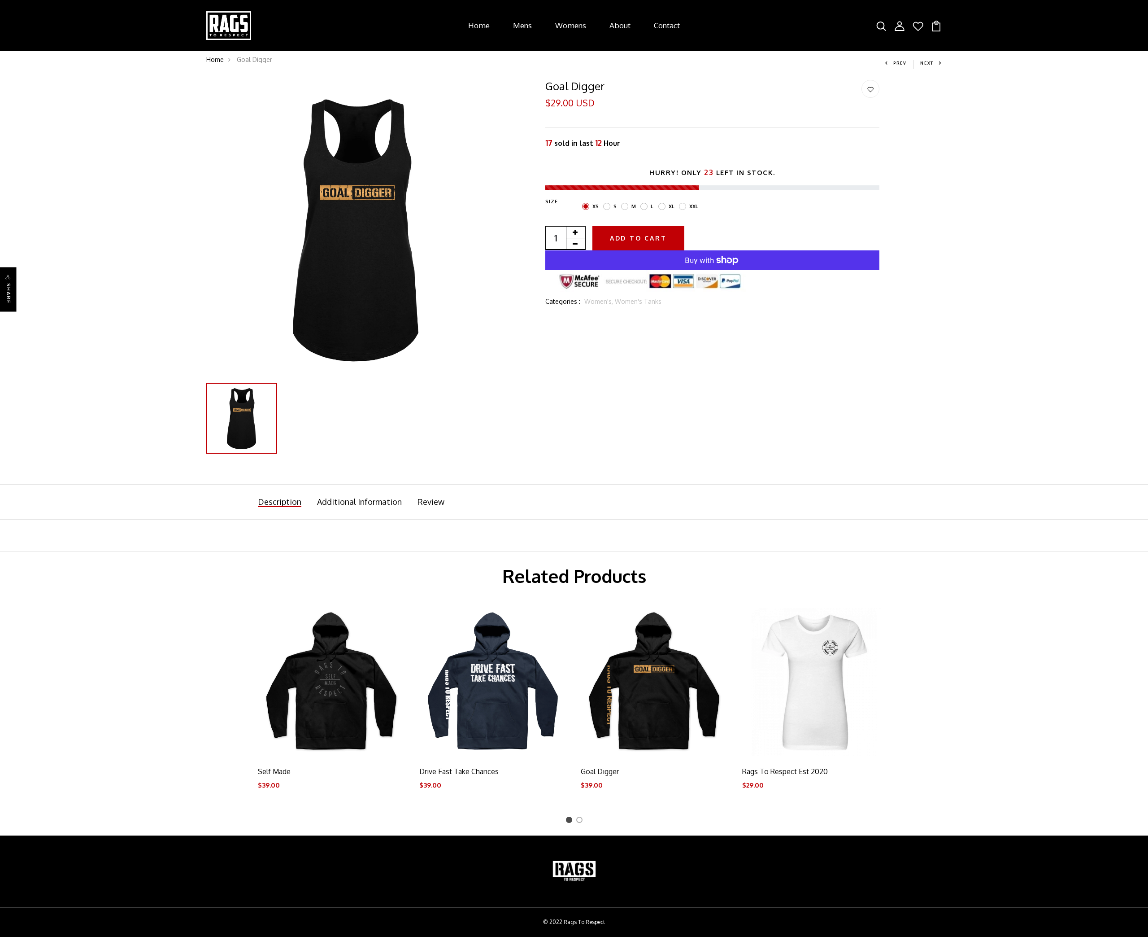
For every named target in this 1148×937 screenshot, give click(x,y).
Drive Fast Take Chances (459, 771)
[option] (355, 229)
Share (8, 293)
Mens (522, 25)
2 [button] (581, 821)
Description (279, 502)
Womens (570, 25)
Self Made (274, 771)
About (620, 25)
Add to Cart (638, 238)
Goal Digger (600, 771)
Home (479, 25)
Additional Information (359, 502)
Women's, (599, 301)
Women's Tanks (638, 301)
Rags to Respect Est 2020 (785, 771)
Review (430, 502)
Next (927, 63)
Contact (667, 25)
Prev (900, 63)
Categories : (562, 301)
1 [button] (570, 821)
